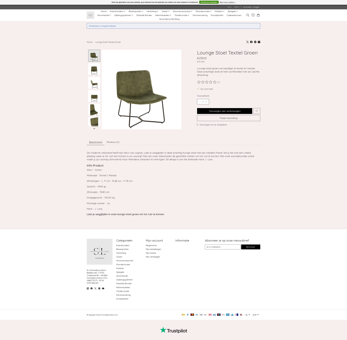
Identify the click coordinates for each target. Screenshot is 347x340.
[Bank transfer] (201, 315)
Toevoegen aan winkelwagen (225, 110)
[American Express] (228, 315)
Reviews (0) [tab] (113, 141)
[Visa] (197, 315)
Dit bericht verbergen (209, 2)
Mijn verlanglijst (153, 256)
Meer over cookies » (227, 2)
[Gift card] (241, 315)
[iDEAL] (183, 315)
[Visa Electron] (214, 315)
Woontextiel (122, 276)
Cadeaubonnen (234, 15)
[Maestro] (219, 315)
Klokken (120, 268)
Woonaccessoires (124, 260)
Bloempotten (122, 249)
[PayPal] (188, 315)
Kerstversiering (200, 15)
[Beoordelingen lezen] (207, 82)
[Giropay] (236, 315)
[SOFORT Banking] (210, 315)
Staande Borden (144, 15)
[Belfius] (223, 315)
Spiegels (120, 272)
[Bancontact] (205, 315)
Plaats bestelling (228, 117)
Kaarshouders (123, 245)
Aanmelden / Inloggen (251, 7)
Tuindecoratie (122, 291)
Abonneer (250, 247)
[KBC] (232, 315)
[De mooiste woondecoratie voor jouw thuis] (90, 15)
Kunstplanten (217, 15)
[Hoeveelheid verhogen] (206, 101)
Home (104, 11)
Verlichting (121, 253)
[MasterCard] (192, 315)
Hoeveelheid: (203, 96)
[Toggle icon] (248, 15)
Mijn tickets (151, 253)
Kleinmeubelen (123, 287)
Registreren (151, 245)
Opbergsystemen (124, 279)
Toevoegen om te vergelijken (213, 124)
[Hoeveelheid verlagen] (200, 101)
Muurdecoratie (123, 264)
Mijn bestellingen (153, 249)
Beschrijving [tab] (95, 141)
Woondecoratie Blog (169, 19)
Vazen (119, 256)
